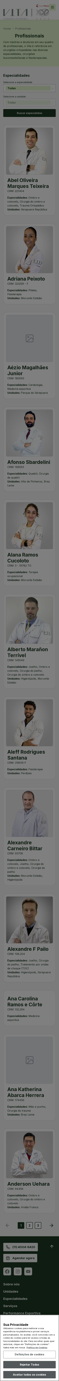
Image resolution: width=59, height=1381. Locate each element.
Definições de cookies (29, 1354)
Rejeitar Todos (29, 1364)
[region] (29, 1348)
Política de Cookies (37, 1347)
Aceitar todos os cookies (29, 1374)
